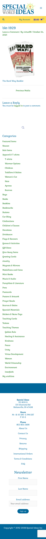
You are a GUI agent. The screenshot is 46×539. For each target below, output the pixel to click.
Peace (7, 345)
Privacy (23, 438)
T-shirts (8, 159)
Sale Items (7, 150)
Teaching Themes (10, 327)
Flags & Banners (10, 239)
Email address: (23, 499)
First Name (23, 478)
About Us (23, 428)
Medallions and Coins (12, 270)
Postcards (7, 292)
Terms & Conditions (23, 458)
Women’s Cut (11, 177)
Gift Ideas (6, 247)
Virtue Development (14, 354)
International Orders (23, 453)
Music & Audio (9, 279)
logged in (18, 105)
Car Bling (6, 216)
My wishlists (8, 376)
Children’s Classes (10, 225)
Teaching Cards (9, 318)
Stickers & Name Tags (12, 314)
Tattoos (5, 323)
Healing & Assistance (15, 336)
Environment (11, 367)
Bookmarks (7, 208)
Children (9, 168)
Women (8, 358)
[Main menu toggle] (41, 8)
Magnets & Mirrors (11, 265)
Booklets (6, 203)
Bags (4, 194)
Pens (4, 287)
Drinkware (7, 234)
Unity (7, 349)
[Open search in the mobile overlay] (23, 127)
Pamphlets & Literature (13, 283)
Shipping (23, 448)
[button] (3, 19)
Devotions (7, 230)
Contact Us (23, 433)
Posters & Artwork (10, 296)
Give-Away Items (10, 252)
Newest (5, 146)
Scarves (8, 190)
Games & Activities (11, 243)
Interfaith (9, 372)
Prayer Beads (8, 301)
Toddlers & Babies (13, 172)
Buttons (5, 212)
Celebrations (8, 221)
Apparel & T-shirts (11, 154)
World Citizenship (13, 363)
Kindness (9, 341)
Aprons (8, 185)
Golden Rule (10, 332)
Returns (23, 443)
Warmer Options (12, 163)
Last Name (23, 489)
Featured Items (9, 141)
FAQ (23, 464)
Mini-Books (7, 274)
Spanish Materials (11, 310)
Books (5, 199)
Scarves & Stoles (9, 305)
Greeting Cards (9, 256)
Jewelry (6, 261)
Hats (7, 181)
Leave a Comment (10, 32)
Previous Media (23, 90)
